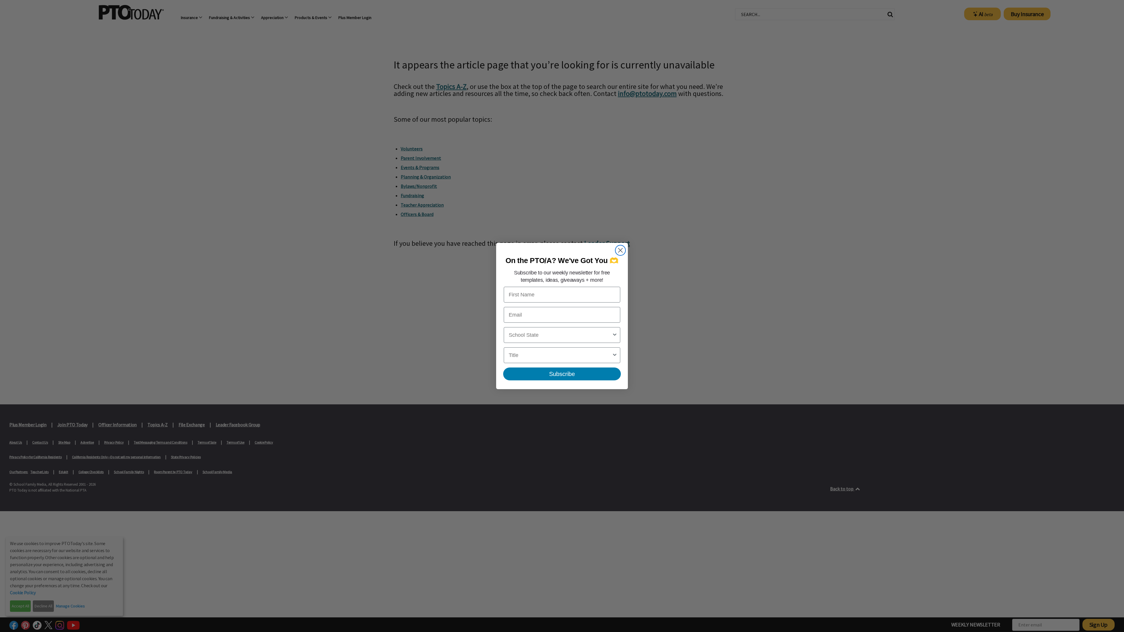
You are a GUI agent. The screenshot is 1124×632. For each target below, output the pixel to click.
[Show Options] (615, 335)
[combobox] (560, 335)
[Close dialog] (620, 250)
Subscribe (562, 374)
